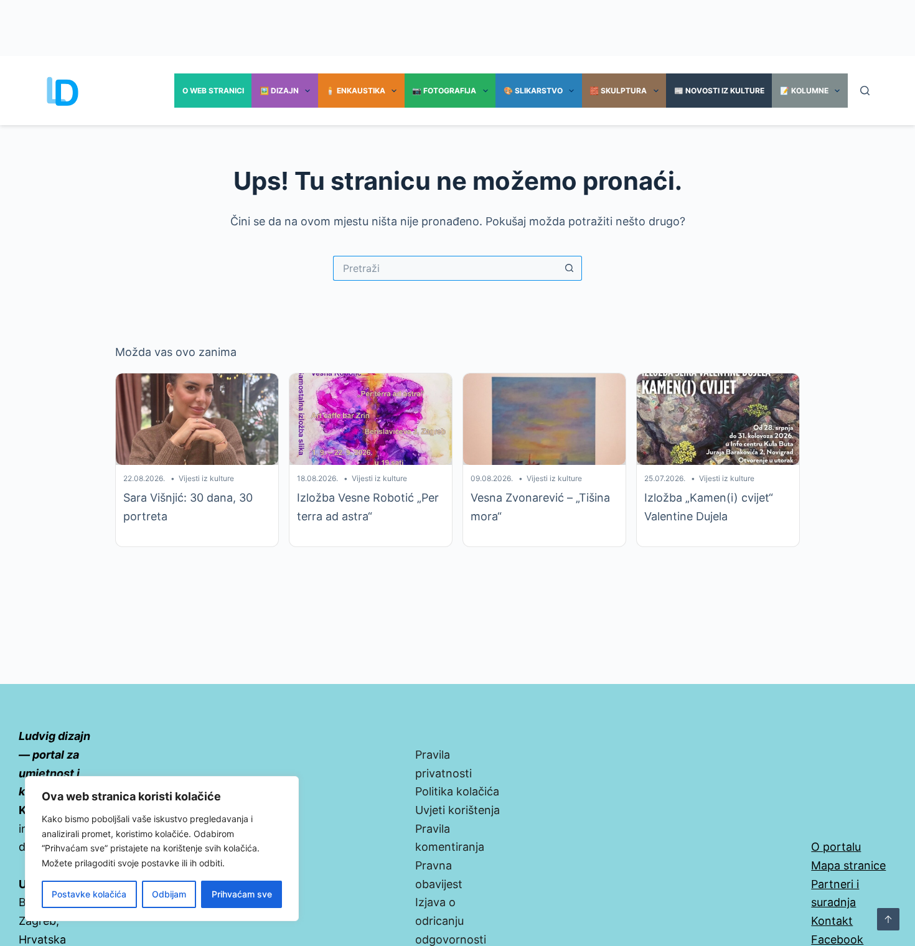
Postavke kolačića (89, 894)
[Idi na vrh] (888, 919)
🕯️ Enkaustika (355, 90)
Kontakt (832, 920)
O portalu (836, 846)
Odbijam (169, 894)
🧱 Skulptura (618, 90)
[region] (162, 848)
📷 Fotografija (444, 90)
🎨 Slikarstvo (533, 90)
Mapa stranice (848, 865)
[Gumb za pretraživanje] (569, 268)
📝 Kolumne (804, 90)
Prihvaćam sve (242, 894)
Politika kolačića (457, 791)
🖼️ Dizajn (279, 90)
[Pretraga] (865, 90)
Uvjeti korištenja (457, 810)
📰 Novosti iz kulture (719, 90)
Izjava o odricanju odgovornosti (450, 920)
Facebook (837, 939)
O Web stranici (213, 90)
